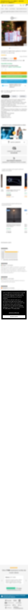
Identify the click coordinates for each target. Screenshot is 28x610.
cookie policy (7, 308)
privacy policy (16, 308)
